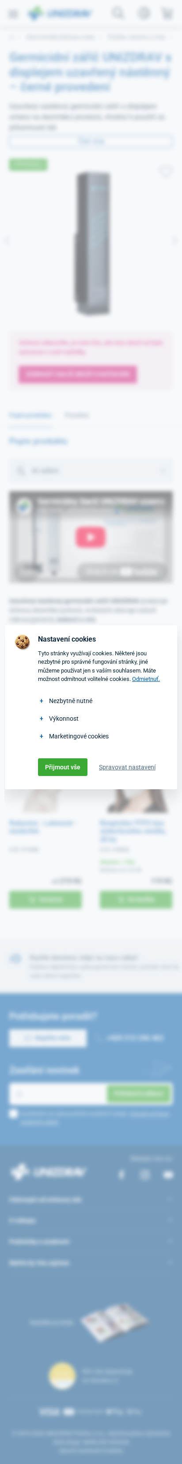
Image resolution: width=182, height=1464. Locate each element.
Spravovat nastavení (127, 767)
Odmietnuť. (146, 679)
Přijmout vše (62, 767)
